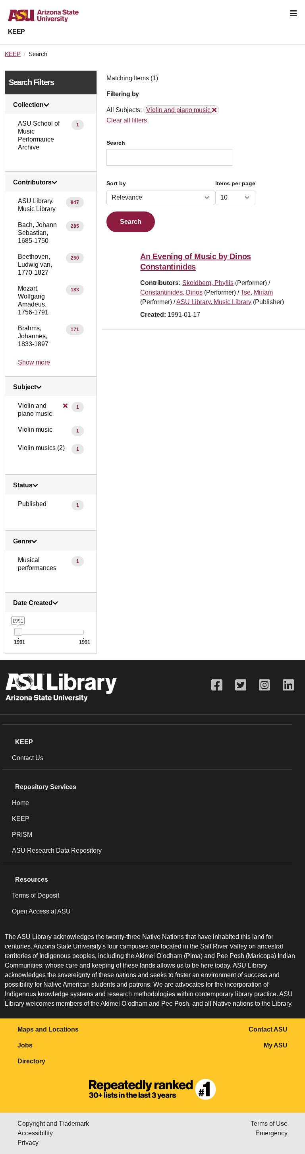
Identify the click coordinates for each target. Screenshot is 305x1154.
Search (115, 143)
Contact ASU (268, 1029)
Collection (28, 105)
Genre (22, 541)
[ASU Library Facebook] (217, 685)
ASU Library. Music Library (213, 302)
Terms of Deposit (35, 895)
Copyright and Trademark (53, 1123)
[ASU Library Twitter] (241, 685)
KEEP (16, 31)
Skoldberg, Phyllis (208, 282)
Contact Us (27, 757)
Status (23, 485)
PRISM (22, 834)
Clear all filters (126, 120)
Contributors (32, 182)
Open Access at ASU (41, 911)
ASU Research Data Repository (57, 850)
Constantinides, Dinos (171, 292)
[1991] (18, 632)
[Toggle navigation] (293, 13)
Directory (31, 1061)
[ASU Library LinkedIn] (288, 685)
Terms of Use (269, 1123)
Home (20, 802)
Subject (24, 387)
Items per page (235, 183)
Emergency (271, 1133)
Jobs (25, 1045)
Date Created (32, 603)
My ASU (276, 1045)
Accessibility (35, 1133)
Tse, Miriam (257, 292)
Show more (34, 362)
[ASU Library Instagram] (264, 685)
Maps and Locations (48, 1029)
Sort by (116, 183)
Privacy (28, 1142)
